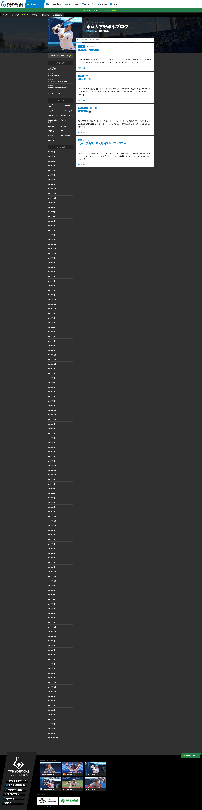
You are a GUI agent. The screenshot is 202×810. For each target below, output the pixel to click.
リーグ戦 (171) (52, 115)
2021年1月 (51, 461)
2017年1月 (51, 678)
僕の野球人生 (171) (67, 115)
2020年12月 (52, 465)
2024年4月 (51, 281)
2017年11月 (52, 632)
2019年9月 (51, 530)
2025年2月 (51, 235)
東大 (25, 14)
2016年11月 (52, 687)
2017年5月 (51, 659)
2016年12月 (52, 682)
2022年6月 (51, 382)
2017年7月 (51, 650)
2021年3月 (51, 452)
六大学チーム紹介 (72, 4)
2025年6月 (51, 216)
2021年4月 (51, 447)
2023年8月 (51, 318)
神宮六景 (113, 4)
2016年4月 (51, 719)
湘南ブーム (84, 79)
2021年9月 (51, 424)
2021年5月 (51, 442)
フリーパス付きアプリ (93, 11)
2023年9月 (51, 313)
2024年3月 (51, 286)
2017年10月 (52, 636)
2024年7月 (51, 267)
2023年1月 (51, 350)
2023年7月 (51, 322)
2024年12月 (52, 244)
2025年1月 (51, 239)
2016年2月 (51, 728)
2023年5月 (51, 332)
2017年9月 (51, 641)
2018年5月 (51, 604)
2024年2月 (51, 290)
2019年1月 (51, 567)
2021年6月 (51, 438)
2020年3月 (51, 502)
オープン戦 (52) (66, 105)
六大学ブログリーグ (35, 4)
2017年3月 (51, 668)
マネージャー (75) (66, 111)
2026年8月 (51, 152)
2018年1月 (51, 622)
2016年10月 (52, 691)
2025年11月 (52, 193)
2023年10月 (52, 309)
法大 (15, 15)
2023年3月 (51, 341)
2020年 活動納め (88, 49)
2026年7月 (51, 156)
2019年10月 (52, 525)
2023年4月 (51, 336)
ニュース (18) (52, 111)
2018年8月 (51, 590)
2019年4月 (51, 553)
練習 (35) (51, 131)
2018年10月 (52, 581)
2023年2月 (51, 345)
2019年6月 (51, 544)
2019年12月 (52, 516)
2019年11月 (52, 521)
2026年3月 (51, 175)
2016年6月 (51, 710)
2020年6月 (51, 493)
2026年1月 (51, 184)
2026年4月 (51, 170)
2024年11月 (52, 249)
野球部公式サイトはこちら (59, 56)
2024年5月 (51, 276)
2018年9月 (51, 585)
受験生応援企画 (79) (53, 121)
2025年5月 (51, 221)
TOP (78, 40)
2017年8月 (51, 645)
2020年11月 (52, 470)
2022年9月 (51, 369)
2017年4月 (51, 664)
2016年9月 (51, 696)
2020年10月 (52, 475)
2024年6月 (51, 272)
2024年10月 (52, 253)
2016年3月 (51, 724)
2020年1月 (51, 512)
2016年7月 (51, 705)
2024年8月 (51, 262)
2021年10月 (52, 419)
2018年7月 (51, 595)
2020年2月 (51, 507)
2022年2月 (51, 401)
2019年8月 (51, 535)
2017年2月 (51, 673)
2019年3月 (51, 558)
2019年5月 (51, 548)
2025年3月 (51, 230)
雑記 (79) (51, 140)
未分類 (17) (64, 126)
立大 (35, 15)
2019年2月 (51, 562)
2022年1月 (51, 405)
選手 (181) (51, 135)
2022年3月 (51, 396)
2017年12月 (52, 627)
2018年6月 (51, 599)
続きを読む (82, 68)
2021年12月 (52, 410)
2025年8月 (51, 207)
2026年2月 (51, 179)
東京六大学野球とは (53, 4)
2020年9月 (51, 479)
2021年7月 (51, 433)
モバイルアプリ (88, 4)
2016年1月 (51, 733)
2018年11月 (52, 576)
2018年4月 (51, 608)
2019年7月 (51, 539)
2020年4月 (51, 498)
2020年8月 (51, 484)
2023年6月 (51, 327)
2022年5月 (51, 387)
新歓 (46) (51, 126)
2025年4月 (51, 226)
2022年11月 (52, 359)
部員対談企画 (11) (66, 135)
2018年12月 (52, 572)
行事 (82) (64, 131)
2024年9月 (51, 258)
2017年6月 (51, 655)
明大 (6, 15)
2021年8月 (51, 429)
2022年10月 (52, 364)
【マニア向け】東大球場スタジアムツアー (102, 143)
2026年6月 (51, 161)
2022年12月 (52, 355)
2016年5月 (51, 715)
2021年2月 (51, 456)
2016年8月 (51, 701)
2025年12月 (52, 189)
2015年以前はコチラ (54, 738)
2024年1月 (51, 295)
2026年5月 (51, 166)
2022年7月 (51, 378)
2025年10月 (52, 198)
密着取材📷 (85, 111)
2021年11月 (52, 415)
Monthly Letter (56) (53, 105)
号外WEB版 (102, 4)
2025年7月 (51, 212)
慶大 (57, 15)
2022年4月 (51, 392)
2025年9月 (51, 202)
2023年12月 (52, 299)
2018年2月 (51, 618)
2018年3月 (51, 613)
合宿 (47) (64, 120)
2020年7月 (51, 489)
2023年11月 (52, 304)
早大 (46, 15)
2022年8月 (51, 373)
